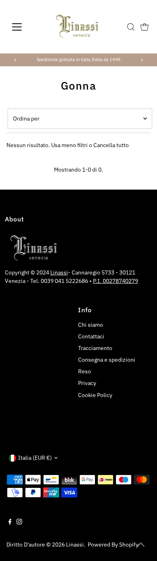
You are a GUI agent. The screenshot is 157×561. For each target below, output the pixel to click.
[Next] (141, 60)
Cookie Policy (95, 395)
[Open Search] (130, 27)
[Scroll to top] (141, 545)
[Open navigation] (23, 27)
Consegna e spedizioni (106, 359)
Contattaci (91, 336)
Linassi (59, 272)
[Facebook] (10, 522)
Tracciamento (95, 348)
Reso (84, 371)
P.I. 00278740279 (115, 281)
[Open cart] (144, 27)
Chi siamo (90, 324)
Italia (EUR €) (35, 457)
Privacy (87, 383)
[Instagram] (19, 522)
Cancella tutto (111, 145)
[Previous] (15, 60)
